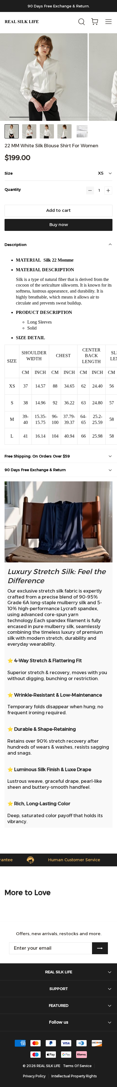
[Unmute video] (58, 521)
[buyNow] (58, 225)
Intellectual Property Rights (74, 1076)
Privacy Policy (34, 1076)
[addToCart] (58, 211)
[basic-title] (28, 892)
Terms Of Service (77, 1066)
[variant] (87, 173)
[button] (90, 190)
